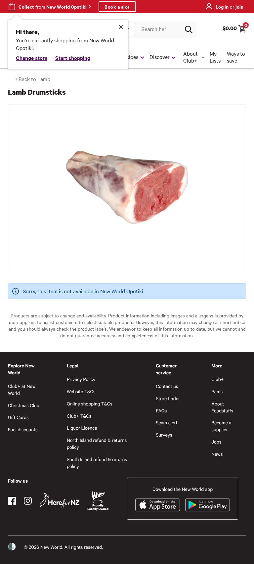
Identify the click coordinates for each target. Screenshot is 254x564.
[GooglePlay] (207, 504)
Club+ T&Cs (79, 416)
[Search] (188, 29)
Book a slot (117, 6)
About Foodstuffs (222, 407)
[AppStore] (157, 504)
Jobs (216, 442)
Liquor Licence (82, 428)
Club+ (217, 379)
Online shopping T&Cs (89, 403)
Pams (217, 391)
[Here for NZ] (59, 500)
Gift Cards (18, 417)
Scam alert (167, 422)
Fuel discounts (23, 429)
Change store (31, 57)
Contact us (167, 386)
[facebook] (12, 501)
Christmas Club (23, 405)
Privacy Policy (81, 379)
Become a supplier (221, 426)
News (217, 454)
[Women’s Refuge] (12, 547)
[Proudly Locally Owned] (97, 501)
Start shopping (72, 57)
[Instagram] (28, 501)
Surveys (164, 435)
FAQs (161, 410)
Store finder (168, 398)
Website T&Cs (81, 391)
